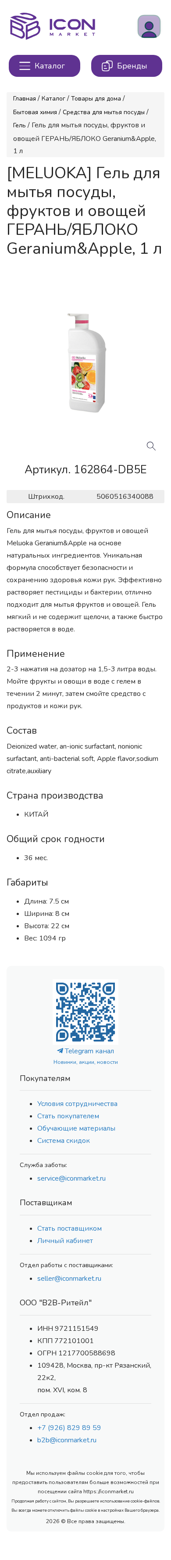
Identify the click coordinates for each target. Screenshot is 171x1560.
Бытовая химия (35, 112)
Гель (19, 125)
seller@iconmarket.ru (69, 1278)
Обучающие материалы (76, 1128)
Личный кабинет (65, 1241)
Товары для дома (96, 98)
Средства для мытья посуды (104, 112)
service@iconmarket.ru (71, 1178)
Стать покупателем (68, 1116)
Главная (24, 98)
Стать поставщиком (69, 1228)
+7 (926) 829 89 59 (69, 1428)
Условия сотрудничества (77, 1104)
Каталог (53, 98)
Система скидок (63, 1141)
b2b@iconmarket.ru (66, 1440)
